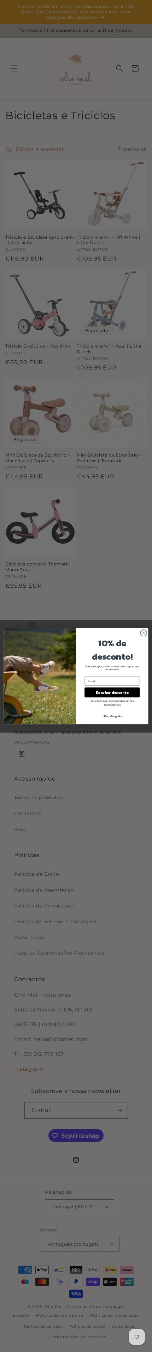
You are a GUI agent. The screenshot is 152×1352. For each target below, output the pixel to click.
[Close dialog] (143, 632)
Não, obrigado (112, 716)
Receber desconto (112, 692)
